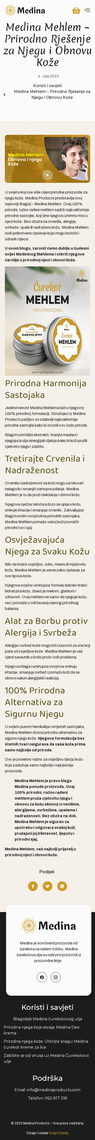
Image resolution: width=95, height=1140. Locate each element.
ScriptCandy (58, 1133)
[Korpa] (76, 10)
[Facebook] (42, 977)
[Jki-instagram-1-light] (56, 977)
